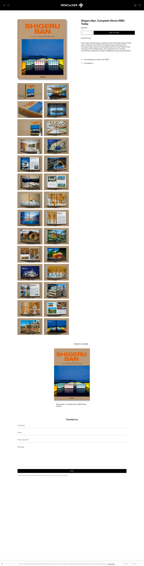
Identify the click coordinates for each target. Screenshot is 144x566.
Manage (141, 563)
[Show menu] (4, 5)
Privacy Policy (111, 564)
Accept (126, 563)
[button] (8, 5)
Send (72, 471)
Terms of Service (59, 475)
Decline (134, 563)
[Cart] (139, 5)
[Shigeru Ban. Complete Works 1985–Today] (72, 375)
